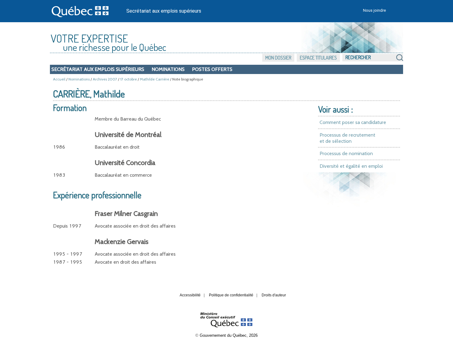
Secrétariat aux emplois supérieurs (163, 11)
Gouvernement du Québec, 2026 (229, 335)
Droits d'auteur (274, 295)
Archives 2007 (105, 79)
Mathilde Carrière (154, 79)
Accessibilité (190, 295)
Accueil (59, 79)
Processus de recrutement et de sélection (347, 138)
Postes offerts (212, 69)
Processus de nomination (346, 153)
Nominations (168, 69)
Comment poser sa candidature (353, 122)
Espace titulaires (318, 58)
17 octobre (128, 79)
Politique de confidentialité (231, 295)
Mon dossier (278, 58)
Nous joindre (374, 10)
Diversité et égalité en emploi (351, 166)
